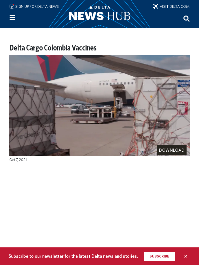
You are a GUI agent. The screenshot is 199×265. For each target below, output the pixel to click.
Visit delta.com (174, 6)
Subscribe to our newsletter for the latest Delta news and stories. (73, 256)
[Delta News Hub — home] (99, 14)
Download (171, 150)
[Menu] (12, 17)
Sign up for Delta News (37, 6)
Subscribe (159, 256)
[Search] (186, 18)
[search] (186, 18)
